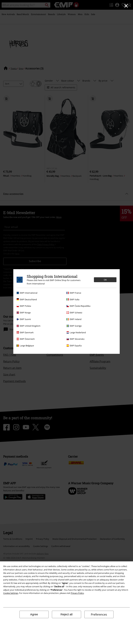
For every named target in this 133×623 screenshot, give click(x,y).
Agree (34, 614)
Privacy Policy (77, 593)
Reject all (66, 614)
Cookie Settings (10, 593)
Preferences (99, 614)
